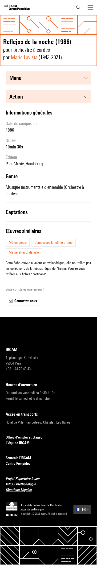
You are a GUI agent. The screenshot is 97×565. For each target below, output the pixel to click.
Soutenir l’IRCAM (18, 458)
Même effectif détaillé (24, 252)
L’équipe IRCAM (17, 443)
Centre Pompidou (18, 463)
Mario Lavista (24, 57)
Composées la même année (54, 242)
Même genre (18, 242)
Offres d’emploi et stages (24, 437)
